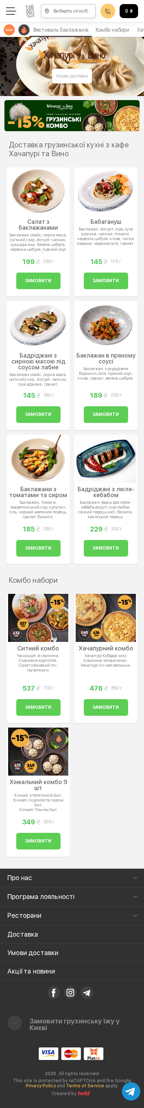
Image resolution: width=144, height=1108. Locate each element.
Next (130, 116)
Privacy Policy (41, 1085)
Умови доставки (72, 76)
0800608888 (107, 11)
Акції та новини (31, 971)
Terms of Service (85, 1085)
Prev (14, 116)
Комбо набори (113, 30)
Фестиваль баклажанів (60, 30)
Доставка (22, 934)
